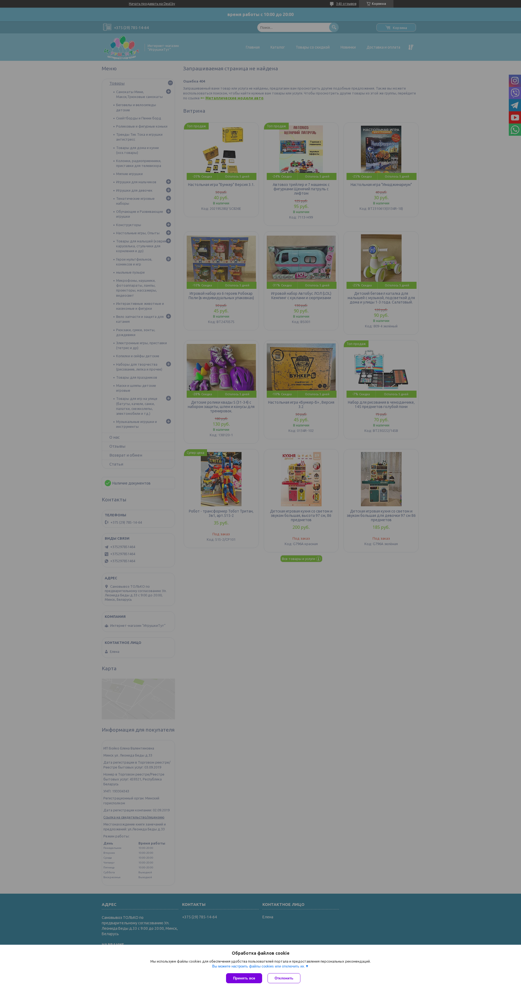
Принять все (244, 978)
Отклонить (284, 978)
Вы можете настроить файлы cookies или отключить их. (258, 966)
